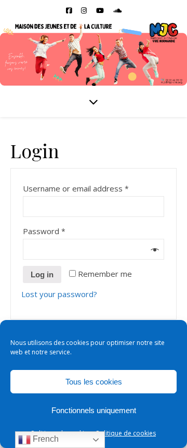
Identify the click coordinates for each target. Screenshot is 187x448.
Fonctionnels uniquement (93, 410)
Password (44, 231)
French (45, 438)
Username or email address (76, 188)
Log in (42, 274)
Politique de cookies (126, 433)
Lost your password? (59, 294)
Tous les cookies (93, 381)
